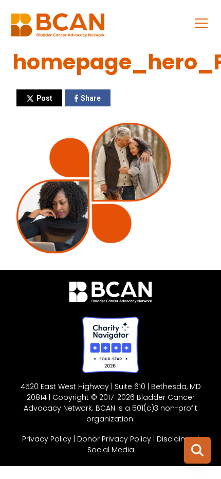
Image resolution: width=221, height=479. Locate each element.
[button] (201, 22)
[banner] (57, 27)
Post (44, 98)
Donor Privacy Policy (114, 439)
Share (91, 98)
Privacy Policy (46, 439)
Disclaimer (176, 439)
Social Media (110, 450)
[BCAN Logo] (110, 294)
